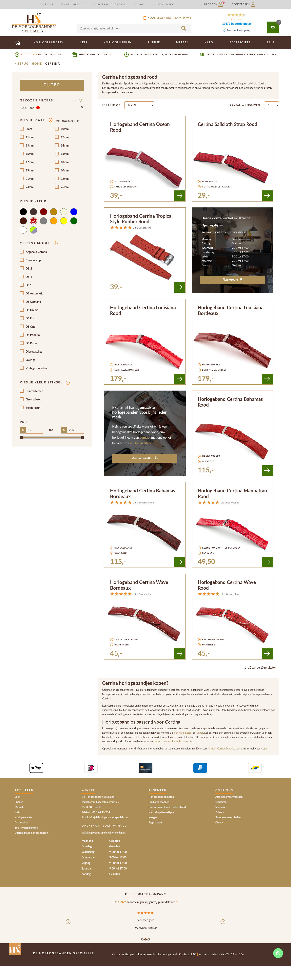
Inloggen (211, 4)
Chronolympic (34, 260)
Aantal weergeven (244, 105)
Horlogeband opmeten (161, 797)
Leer (84, 42)
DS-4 (29, 277)
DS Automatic (34, 293)
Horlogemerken (118, 42)
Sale (270, 42)
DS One (30, 326)
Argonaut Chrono (36, 252)
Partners (204, 954)
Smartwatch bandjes (26, 828)
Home (37, 63)
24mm (30, 187)
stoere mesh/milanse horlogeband (174, 741)
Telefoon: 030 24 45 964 (96, 812)
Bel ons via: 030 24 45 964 (227, 954)
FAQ (193, 954)
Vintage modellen (36, 368)
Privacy (219, 812)
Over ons (46, 4)
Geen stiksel (33, 399)
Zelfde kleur (33, 408)
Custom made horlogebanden (31, 833)
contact (145, 437)
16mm (65, 154)
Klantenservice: (159, 18)
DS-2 (29, 268)
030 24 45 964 (182, 18)
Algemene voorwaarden (228, 797)
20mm (65, 170)
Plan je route (230, 279)
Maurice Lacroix (235, 748)
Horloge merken (24, 817)
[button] (68, 925)
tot (51, 430)
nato (181, 733)
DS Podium (33, 335)
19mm (30, 170)
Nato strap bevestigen (161, 812)
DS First (31, 318)
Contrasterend (34, 391)
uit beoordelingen (41, 54)
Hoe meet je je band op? (109, 4)
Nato (208, 42)
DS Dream (32, 310)
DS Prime (31, 343)
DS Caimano (33, 302)
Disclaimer (221, 802)
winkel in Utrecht (142, 443)
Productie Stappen (158, 802)
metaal (188, 733)
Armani (212, 748)
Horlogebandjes (48, 42)
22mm (65, 179)
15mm (30, 154)
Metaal (182, 42)
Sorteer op (111, 105)
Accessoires (240, 42)
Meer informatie (141, 458)
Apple (264, 748)
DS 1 (29, 285)
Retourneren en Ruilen (228, 817)
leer (176, 733)
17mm (30, 162)
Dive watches (34, 351)
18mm (65, 162)
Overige (30, 360)
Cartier (221, 748)
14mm (65, 145)
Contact (140, 4)
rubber (199, 733)
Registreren (241, 4)
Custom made (164, 4)
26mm (65, 187)
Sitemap (220, 807)
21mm (30, 179)
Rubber (154, 42)
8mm (29, 129)
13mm (30, 145)
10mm (65, 129)
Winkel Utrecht (72, 4)
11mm (30, 137)
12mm (65, 137)
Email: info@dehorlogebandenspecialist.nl (105, 817)
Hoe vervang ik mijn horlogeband (167, 807)
